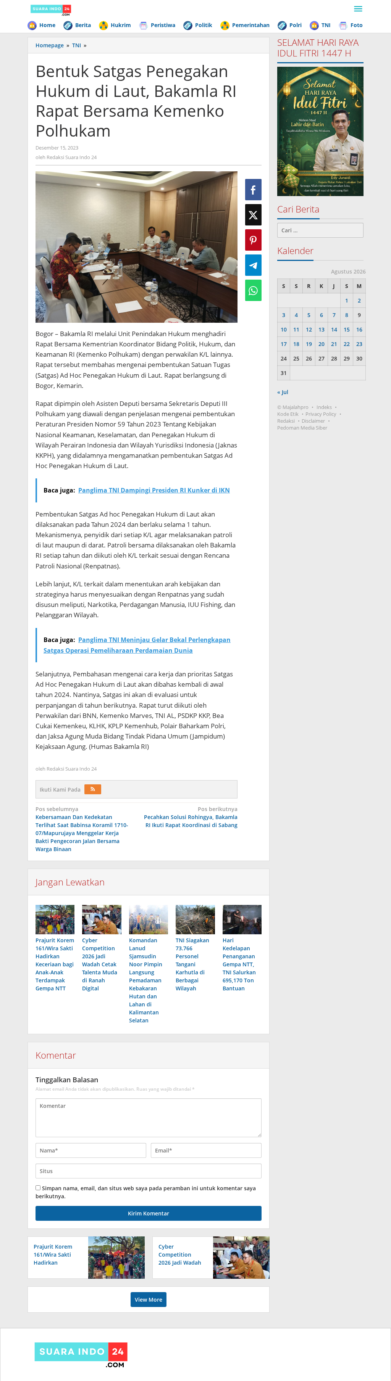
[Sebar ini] (253, 189)
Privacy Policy (320, 413)
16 (359, 329)
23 (359, 344)
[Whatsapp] (253, 290)
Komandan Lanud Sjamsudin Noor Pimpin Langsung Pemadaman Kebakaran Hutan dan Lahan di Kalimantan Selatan (145, 980)
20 (321, 344)
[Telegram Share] (253, 265)
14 (334, 329)
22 (347, 344)
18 (296, 344)
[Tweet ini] (253, 214)
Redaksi (286, 420)
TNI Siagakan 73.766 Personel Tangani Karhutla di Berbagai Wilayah (192, 964)
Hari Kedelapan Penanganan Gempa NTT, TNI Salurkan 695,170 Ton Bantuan (239, 964)
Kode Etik (288, 413)
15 (347, 329)
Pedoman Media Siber (302, 427)
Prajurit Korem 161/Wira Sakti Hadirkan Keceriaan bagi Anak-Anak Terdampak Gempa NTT (55, 964)
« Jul (282, 392)
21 (334, 344)
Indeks (324, 407)
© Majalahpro (293, 407)
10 (284, 329)
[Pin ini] (253, 240)
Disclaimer (313, 420)
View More (148, 1299)
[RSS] (92, 789)
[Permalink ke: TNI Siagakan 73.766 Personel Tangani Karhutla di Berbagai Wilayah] (195, 919)
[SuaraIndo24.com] (50, 9)
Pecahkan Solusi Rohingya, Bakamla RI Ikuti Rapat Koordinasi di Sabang (191, 817)
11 (296, 329)
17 (284, 344)
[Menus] (358, 9)
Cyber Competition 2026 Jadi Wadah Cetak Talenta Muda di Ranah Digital (99, 964)
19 (309, 344)
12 (309, 329)
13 (321, 329)
